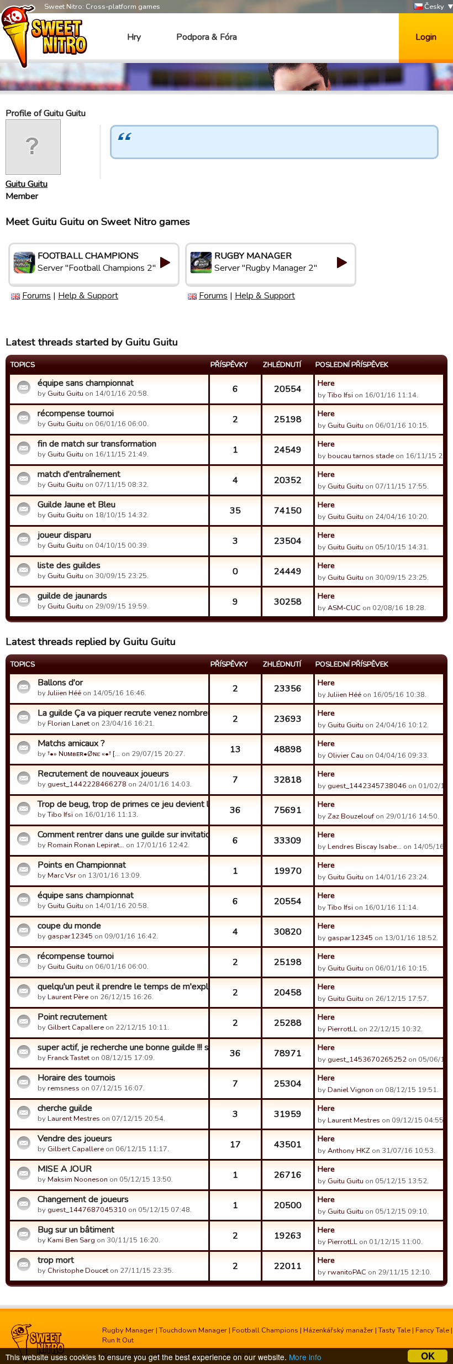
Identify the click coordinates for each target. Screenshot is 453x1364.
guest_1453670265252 (367, 1059)
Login (425, 37)
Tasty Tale (394, 1330)
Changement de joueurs (83, 1199)
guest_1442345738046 (367, 786)
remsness (64, 1088)
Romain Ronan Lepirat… (86, 845)
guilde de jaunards (72, 596)
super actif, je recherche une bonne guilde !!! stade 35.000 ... (122, 1047)
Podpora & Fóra (206, 37)
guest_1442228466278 (87, 784)
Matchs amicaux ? (71, 743)
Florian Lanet (68, 723)
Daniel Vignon (350, 1090)
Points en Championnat (82, 865)
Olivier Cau (346, 755)
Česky (433, 7)
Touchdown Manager (193, 1330)
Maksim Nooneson (78, 1179)
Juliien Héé (64, 693)
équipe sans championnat (86, 383)
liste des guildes (69, 565)
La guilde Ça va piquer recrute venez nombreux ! (122, 713)
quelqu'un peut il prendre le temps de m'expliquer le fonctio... (122, 986)
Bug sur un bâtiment (76, 1230)
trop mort (56, 1260)
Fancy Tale (432, 1330)
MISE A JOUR (65, 1169)
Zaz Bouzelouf (351, 816)
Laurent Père (68, 997)
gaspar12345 (70, 936)
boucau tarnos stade (361, 456)
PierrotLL (342, 1029)
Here (326, 383)
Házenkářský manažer (338, 1330)
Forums (36, 296)
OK (428, 1356)
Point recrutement (72, 1017)
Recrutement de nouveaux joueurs (103, 774)
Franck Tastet (68, 1058)
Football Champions (265, 1330)
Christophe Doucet (78, 1271)
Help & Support (88, 296)
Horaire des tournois (76, 1078)
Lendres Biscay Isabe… (365, 847)
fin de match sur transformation (97, 444)
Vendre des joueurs (75, 1138)
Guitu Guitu (27, 184)
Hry (134, 37)
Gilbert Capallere (76, 1027)
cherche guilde (65, 1108)
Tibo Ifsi (340, 395)
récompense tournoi (76, 413)
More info (305, 1356)
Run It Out (118, 1340)
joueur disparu (64, 535)
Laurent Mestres (74, 1119)
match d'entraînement (79, 474)
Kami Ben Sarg (71, 1240)
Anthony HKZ (349, 1151)
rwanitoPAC (347, 1272)
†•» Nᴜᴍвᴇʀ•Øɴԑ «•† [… (84, 754)
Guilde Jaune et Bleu (76, 504)
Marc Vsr (62, 875)
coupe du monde (69, 926)
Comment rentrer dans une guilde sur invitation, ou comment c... (122, 834)
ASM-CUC (344, 608)
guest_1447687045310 (87, 1210)
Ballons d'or (60, 682)
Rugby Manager (128, 1330)
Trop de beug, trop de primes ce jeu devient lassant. (122, 804)
